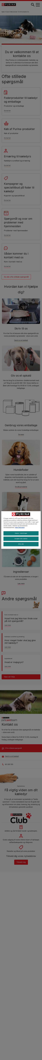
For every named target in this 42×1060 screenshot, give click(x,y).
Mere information (20, 527)
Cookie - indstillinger (21, 533)
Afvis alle (21, 544)
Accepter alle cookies (21, 538)
